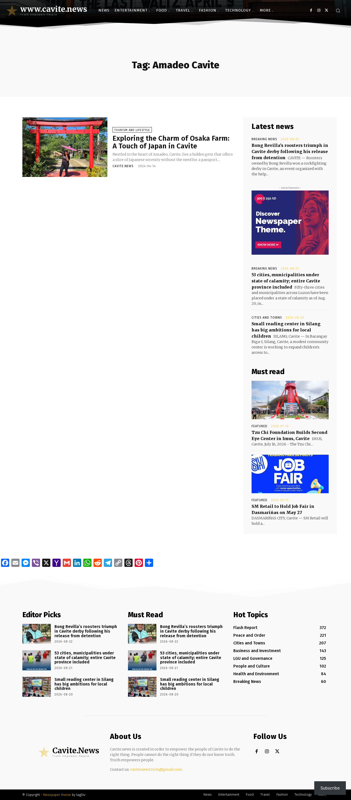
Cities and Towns (267, 317)
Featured (259, 426)
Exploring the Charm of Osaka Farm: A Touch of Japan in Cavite (171, 142)
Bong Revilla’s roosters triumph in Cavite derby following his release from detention (290, 151)
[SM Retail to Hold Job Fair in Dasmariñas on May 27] (290, 474)
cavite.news (123, 166)
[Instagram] (318, 10)
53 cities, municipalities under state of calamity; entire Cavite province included (286, 281)
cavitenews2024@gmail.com (156, 769)
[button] (338, 10)
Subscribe (330, 788)
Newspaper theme (57, 795)
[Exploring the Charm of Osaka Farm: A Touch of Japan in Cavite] (64, 147)
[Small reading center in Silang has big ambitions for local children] (36, 687)
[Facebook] (311, 10)
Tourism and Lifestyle (132, 130)
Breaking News (264, 139)
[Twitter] (326, 10)
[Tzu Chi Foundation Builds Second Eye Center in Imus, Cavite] (290, 400)
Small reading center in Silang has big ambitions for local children (286, 330)
